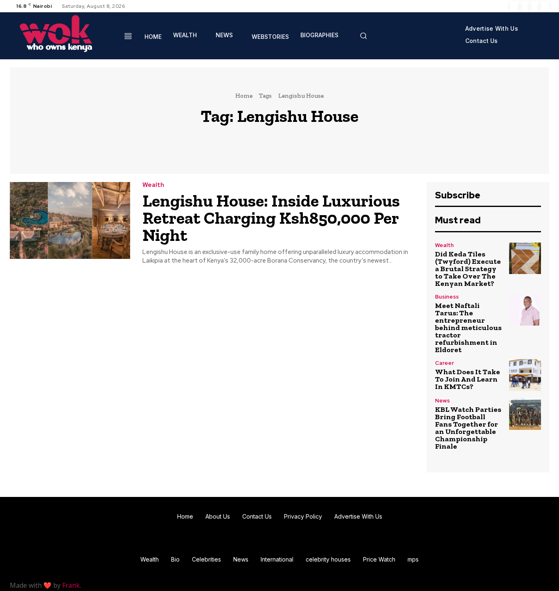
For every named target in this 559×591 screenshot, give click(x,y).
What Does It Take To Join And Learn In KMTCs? (467, 379)
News (442, 400)
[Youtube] (544, 6)
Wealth (153, 185)
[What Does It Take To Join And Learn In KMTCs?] (525, 375)
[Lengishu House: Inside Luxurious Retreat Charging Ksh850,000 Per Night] (70, 220)
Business (447, 296)
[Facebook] (515, 6)
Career (444, 363)
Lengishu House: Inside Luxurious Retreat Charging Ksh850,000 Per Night (271, 217)
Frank (71, 585)
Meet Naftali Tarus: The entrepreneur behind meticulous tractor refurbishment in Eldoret (468, 327)
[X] (534, 6)
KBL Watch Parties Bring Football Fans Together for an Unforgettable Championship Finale (468, 428)
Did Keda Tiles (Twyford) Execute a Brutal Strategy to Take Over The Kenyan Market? (468, 268)
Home (243, 95)
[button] (363, 35)
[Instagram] (525, 6)
